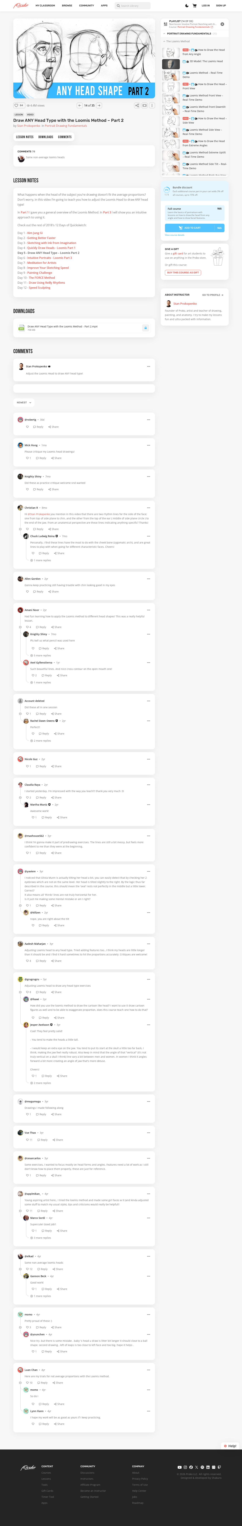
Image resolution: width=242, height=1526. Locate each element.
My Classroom (45, 5)
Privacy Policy (140, 1478)
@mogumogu (33, 1101)
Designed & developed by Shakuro (201, 1477)
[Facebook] (191, 1467)
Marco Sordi (37, 1218)
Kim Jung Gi (35, 233)
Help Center (139, 1490)
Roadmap (137, 1503)
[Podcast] (214, 1467)
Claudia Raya (32, 784)
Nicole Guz (31, 759)
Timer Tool (47, 1496)
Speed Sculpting (39, 288)
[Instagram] (185, 1467)
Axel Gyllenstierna (41, 662)
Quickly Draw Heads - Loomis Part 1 (51, 248)
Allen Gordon (33, 578)
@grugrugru (32, 979)
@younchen (37, 1334)
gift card (178, 253)
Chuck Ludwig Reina (42, 536)
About (135, 1472)
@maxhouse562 (34, 835)
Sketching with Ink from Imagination (51, 243)
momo (28, 1314)
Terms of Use (140, 1484)
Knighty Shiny (33, 476)
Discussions (87, 1472)
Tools (44, 1484)
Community (86, 5)
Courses (46, 1472)
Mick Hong (31, 445)
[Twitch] (219, 1467)
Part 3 (107, 212)
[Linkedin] (208, 1467)
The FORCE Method (42, 278)
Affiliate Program (90, 1484)
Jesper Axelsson (39, 1024)
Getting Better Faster (41, 238)
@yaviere (30, 871)
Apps (104, 5)
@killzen (35, 912)
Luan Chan (31, 1370)
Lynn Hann (37, 1411)
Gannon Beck (38, 1276)
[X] (197, 1467)
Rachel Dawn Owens (42, 720)
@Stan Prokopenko (39, 514)
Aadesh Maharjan (35, 943)
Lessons (46, 1478)
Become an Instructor (93, 1490)
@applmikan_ (33, 1193)
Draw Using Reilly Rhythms (47, 283)
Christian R (31, 507)
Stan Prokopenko (36, 366)
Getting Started (89, 1496)
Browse (67, 5)
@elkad (29, 1256)
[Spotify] (202, 1467)
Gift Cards (47, 1490)
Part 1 (25, 212)
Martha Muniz (38, 804)
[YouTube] (180, 1467)
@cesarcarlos (33, 1158)
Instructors (86, 1478)
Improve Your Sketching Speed (48, 268)
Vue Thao (30, 1132)
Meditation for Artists (41, 263)
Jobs (134, 1496)
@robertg (30, 419)
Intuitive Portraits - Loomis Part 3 (49, 258)
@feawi (34, 999)
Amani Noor (32, 610)
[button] (195, 24)
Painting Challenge (39, 273)
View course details (174, 235)
